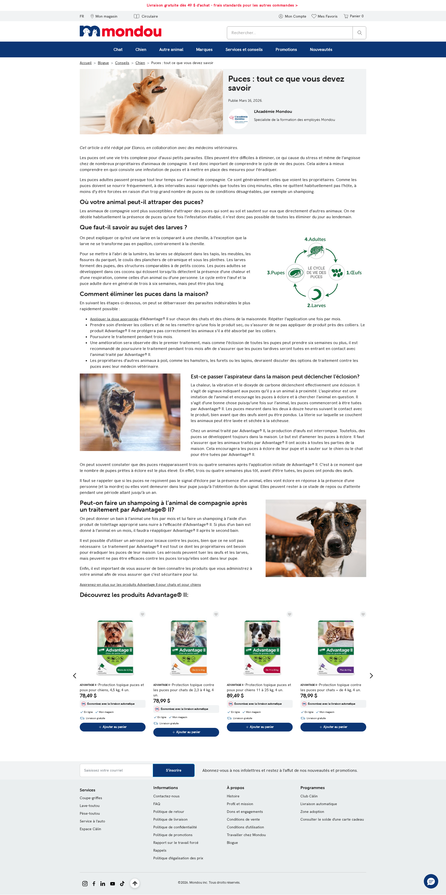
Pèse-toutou (90, 813)
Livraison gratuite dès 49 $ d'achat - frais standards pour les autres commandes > (222, 5)
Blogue (103, 62)
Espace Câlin (90, 829)
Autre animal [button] (171, 49)
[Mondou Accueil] (120, 30)
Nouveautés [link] (321, 49)
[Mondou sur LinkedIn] (102, 883)
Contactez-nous (166, 796)
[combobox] (296, 32)
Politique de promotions (173, 834)
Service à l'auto (92, 821)
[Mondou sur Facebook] (94, 883)
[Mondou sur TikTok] (122, 883)
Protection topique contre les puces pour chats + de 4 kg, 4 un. (330, 687)
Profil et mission (240, 803)
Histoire (233, 796)
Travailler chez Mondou (246, 834)
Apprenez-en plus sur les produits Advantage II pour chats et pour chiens (140, 584)
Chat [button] (118, 49)
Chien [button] (141, 49)
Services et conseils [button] (244, 49)
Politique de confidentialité (175, 827)
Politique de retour (168, 811)
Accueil (86, 62)
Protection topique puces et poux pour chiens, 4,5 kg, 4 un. (112, 687)
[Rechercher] (359, 32)
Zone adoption (312, 811)
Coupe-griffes (91, 798)
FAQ (156, 803)
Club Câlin (309, 796)
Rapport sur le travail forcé (175, 842)
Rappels (159, 850)
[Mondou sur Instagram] (84, 883)
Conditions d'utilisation (245, 827)
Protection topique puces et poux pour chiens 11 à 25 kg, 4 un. (259, 687)
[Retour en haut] (134, 883)
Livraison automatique (318, 803)
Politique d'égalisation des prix (178, 858)
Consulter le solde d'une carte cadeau (332, 819)
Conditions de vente (243, 819)
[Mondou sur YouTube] (112, 883)
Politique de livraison (170, 819)
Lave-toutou (90, 805)
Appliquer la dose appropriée (114, 319)
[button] (104, 16)
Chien (140, 62)
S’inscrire (173, 770)
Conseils (122, 62)
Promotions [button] (286, 49)
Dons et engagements (245, 811)
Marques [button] (204, 49)
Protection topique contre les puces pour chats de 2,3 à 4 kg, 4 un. (183, 689)
